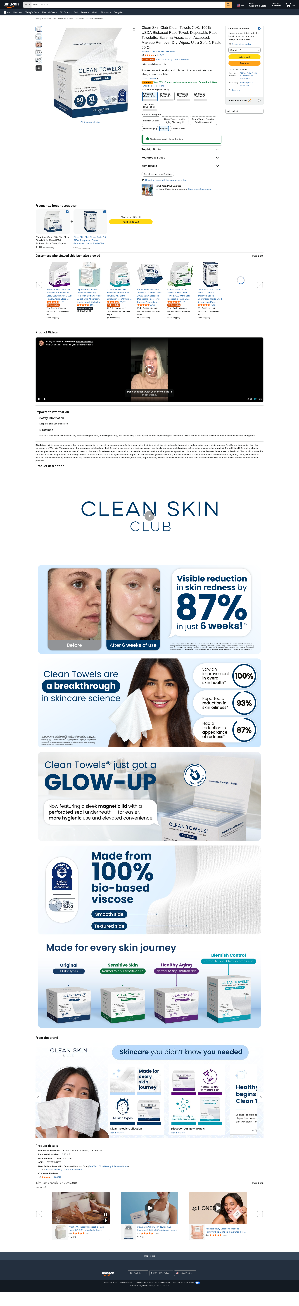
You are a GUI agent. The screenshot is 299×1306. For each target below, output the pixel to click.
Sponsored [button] (40, 1187)
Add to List (232, 111)
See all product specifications (157, 174)
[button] (6, 12)
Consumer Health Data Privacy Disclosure (152, 1283)
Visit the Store (117, 1132)
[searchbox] (128, 5)
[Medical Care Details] (56, 12)
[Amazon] (11, 5)
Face (71, 19)
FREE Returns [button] (149, 78)
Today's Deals (32, 12)
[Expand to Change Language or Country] (146, 1273)
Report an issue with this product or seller (165, 180)
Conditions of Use (110, 1283)
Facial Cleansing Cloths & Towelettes (64, 1169)
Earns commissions (84, 341)
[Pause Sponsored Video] (105, 1215)
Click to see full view (90, 122)
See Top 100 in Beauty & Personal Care (108, 1166)
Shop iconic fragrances (199, 189)
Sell (76, 12)
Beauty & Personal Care (46, 19)
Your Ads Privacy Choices (183, 1283)
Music (95, 12)
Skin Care (62, 19)
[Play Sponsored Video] (149, 1208)
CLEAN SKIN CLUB (248, 73)
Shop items (148, 85)
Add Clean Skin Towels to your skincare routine (69, 344)
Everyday (118, 12)
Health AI (17, 12)
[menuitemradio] (255, 399)
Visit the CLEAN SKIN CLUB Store (158, 51)
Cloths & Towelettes (94, 19)
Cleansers (79, 19)
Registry (85, 12)
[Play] (38, 399)
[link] (90, 221)
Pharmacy (106, 12)
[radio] (39, 29)
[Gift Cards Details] (71, 12)
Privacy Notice (126, 1283)
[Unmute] (260, 399)
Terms (161, 85)
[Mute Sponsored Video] (105, 1221)
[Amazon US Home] (108, 1274)
